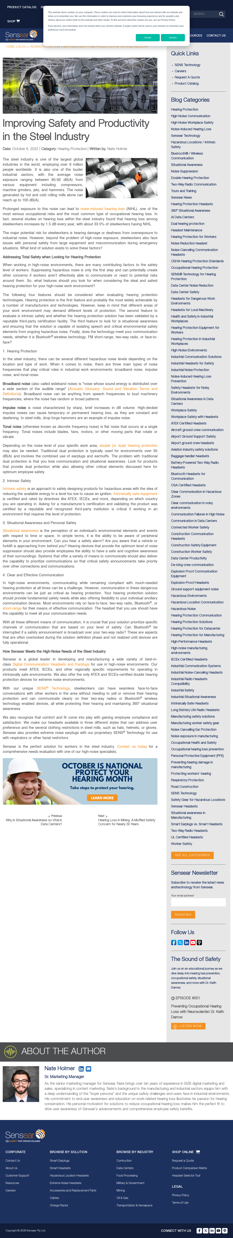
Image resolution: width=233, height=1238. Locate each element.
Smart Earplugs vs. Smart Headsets (196, 824)
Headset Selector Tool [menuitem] (186, 1176)
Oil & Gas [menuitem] (122, 1198)
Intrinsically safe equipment (135, 494)
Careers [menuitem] (180, 71)
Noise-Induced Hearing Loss (191, 129)
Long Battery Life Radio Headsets (195, 710)
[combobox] (207, 14)
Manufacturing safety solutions (193, 716)
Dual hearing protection (187, 223)
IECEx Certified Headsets (189, 659)
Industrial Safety (182, 690)
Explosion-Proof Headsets (190, 582)
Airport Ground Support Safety (193, 436)
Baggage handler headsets (190, 456)
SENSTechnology (53, 688)
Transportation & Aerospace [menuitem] (134, 1205)
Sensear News (181, 197)
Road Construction (184, 786)
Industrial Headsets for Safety (192, 363)
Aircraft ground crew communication (197, 430)
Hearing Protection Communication (196, 615)
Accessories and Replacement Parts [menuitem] (73, 1190)
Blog (22, 47)
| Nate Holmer (107, 149)
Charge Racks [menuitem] (59, 1205)
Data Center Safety (185, 292)
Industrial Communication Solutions (196, 357)
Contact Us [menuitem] (12, 1161)
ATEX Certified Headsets (188, 423)
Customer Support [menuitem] (17, 1176)
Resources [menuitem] (12, 1183)
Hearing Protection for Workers (193, 236)
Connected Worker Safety (190, 527)
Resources (193, 35)
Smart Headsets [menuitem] (60, 1168)
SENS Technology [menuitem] (187, 65)
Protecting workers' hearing (191, 773)
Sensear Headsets (184, 806)
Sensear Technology (185, 135)
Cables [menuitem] (54, 1198)
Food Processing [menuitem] (127, 1176)
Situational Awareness (187, 164)
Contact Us (216, 35)
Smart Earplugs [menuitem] (59, 1161)
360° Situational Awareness (190, 210)
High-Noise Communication (190, 116)
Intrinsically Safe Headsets (190, 703)
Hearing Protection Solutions (192, 622)
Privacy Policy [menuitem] (180, 1195)
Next (101, 816)
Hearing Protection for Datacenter (195, 628)
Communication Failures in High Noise (197, 514)
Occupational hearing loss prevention (197, 749)
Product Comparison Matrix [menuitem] (189, 1168)
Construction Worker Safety (191, 551)
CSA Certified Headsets (188, 485)
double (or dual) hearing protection (128, 446)
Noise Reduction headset (189, 243)
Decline (173, 37)
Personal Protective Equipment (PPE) (197, 755)
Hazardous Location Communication (197, 602)
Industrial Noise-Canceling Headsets (197, 672)
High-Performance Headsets (191, 641)
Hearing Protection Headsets (192, 204)
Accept (147, 37)
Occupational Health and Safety (193, 742)
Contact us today (132, 747)
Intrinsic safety (14, 489)
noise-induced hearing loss (102, 209)
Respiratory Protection (187, 780)
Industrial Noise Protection (190, 370)
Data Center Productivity (189, 558)
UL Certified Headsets (187, 837)
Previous (56, 816)
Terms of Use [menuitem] (180, 1203)
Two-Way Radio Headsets (189, 830)
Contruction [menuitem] (124, 1161)
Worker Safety (181, 843)
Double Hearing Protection (190, 178)
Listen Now (190, 1026)
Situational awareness (21, 531)
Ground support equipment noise (195, 589)
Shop (11, 21)
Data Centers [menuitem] (124, 1168)
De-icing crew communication (192, 565)
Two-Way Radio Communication (193, 184)
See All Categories (192, 855)
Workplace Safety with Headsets (194, 417)
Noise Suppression (184, 171)
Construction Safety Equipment (193, 545)
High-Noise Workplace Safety (192, 122)
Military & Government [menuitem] (130, 1183)
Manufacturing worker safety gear (195, 723)
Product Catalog (21, 7)
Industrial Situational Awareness (193, 697)
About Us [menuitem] (11, 1168)
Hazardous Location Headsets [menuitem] (69, 1176)
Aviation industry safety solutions (194, 449)
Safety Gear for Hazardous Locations (198, 799)
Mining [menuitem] (120, 1190)
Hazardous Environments (189, 595)
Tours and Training (183, 191)
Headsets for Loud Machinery (192, 310)
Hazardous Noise (183, 609)
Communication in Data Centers (194, 521)
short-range (12, 608)
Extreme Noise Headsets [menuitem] (65, 1183)
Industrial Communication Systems (196, 666)
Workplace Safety (184, 410)
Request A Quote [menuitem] (187, 77)
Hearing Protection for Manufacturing (197, 635)
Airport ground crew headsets (192, 443)
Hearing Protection (45, 47)
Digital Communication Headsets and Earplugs (51, 664)
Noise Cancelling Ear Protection (193, 729)
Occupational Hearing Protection (194, 267)
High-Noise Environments (189, 350)
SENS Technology (184, 793)
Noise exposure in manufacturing (194, 736)
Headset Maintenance (186, 230)
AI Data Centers (182, 217)
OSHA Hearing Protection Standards (197, 261)
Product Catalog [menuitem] (187, 83)
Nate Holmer (60, 1068)
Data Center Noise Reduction (192, 285)
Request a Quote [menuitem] (183, 1161)
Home (10, 47)
